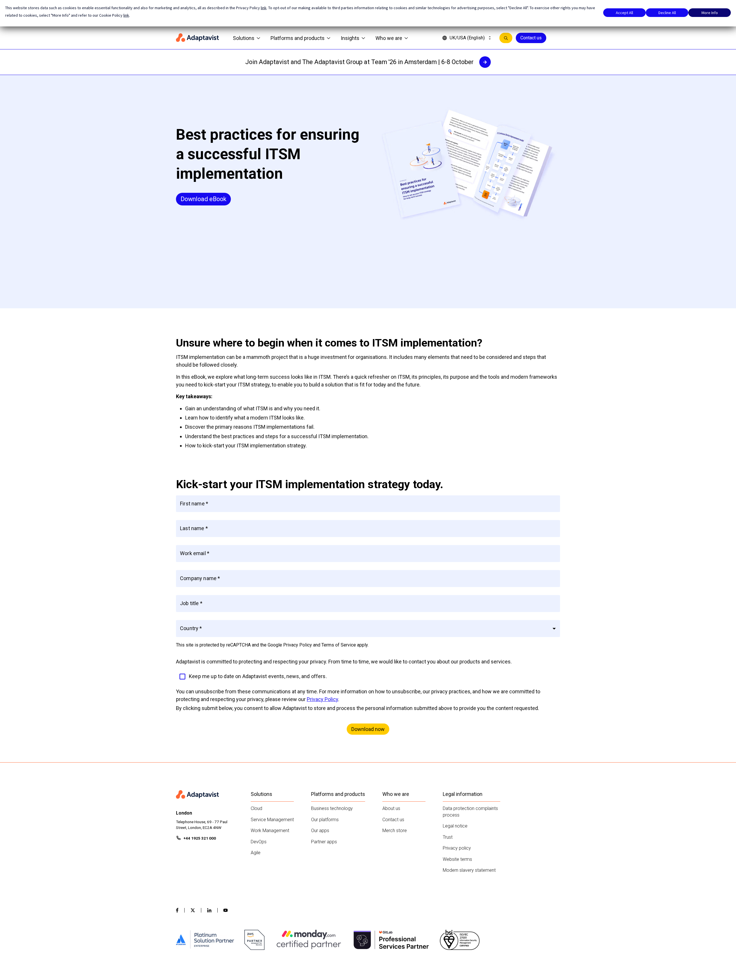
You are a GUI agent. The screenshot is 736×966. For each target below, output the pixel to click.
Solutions (243, 38)
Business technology (332, 808)
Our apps (320, 830)
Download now (368, 729)
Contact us (531, 38)
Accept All (624, 12)
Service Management (272, 819)
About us (391, 808)
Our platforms (325, 819)
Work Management (270, 830)
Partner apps (324, 841)
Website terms (457, 859)
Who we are (388, 38)
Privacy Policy (322, 699)
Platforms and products (298, 38)
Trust (448, 837)
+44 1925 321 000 (199, 838)
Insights (350, 38)
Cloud (256, 808)
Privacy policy (457, 848)
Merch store (394, 830)
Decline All (667, 12)
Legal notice (455, 826)
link (264, 7)
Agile (255, 852)
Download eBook (203, 199)
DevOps (259, 841)
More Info (710, 12)
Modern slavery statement (469, 870)
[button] (368, 628)
